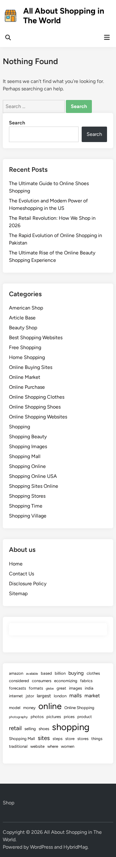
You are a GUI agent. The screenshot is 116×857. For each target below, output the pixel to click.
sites (44, 738)
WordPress (41, 847)
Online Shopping (79, 707)
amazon (16, 673)
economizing (65, 680)
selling (30, 728)
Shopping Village (27, 516)
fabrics (86, 680)
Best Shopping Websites (35, 337)
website (37, 746)
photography (18, 717)
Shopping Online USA (33, 476)
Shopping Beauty (28, 436)
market (92, 696)
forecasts (17, 688)
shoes (44, 728)
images (75, 688)
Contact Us (21, 574)
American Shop (26, 308)
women (67, 746)
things (96, 738)
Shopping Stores (27, 496)
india (89, 688)
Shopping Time (25, 506)
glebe (50, 688)
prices (69, 716)
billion (60, 673)
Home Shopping (27, 357)
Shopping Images (28, 446)
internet (16, 696)
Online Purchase (27, 387)
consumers (41, 680)
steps (57, 738)
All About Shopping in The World (63, 15)
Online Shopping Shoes (35, 407)
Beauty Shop (23, 328)
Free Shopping (25, 347)
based (46, 673)
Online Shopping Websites (38, 417)
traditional (18, 746)
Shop (8, 803)
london (60, 696)
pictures (53, 716)
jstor (30, 696)
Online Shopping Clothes (36, 397)
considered (19, 680)
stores (82, 738)
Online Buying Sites (30, 367)
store (70, 738)
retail (15, 728)
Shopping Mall (25, 456)
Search (17, 123)
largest (44, 696)
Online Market (24, 377)
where (52, 746)
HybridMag (75, 847)
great (61, 688)
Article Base (22, 318)
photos (37, 716)
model (14, 707)
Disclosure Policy (27, 583)
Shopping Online (27, 466)
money (29, 707)
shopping (70, 726)
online (50, 706)
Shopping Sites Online (33, 486)
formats (36, 688)
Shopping (19, 427)
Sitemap (18, 593)
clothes (93, 673)
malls (75, 695)
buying (76, 673)
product (84, 716)
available (32, 674)
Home (16, 564)
